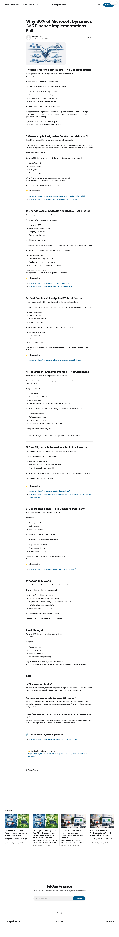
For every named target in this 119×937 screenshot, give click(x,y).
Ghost (112, 921)
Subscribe (108, 5)
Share (89, 37)
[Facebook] (61, 913)
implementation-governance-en (36, 17)
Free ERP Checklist (27, 4)
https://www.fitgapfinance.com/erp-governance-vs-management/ (52, 569)
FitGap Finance (59, 4)
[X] (58, 913)
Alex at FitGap (37, 37)
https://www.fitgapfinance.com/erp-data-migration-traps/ (49, 491)
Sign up (56, 921)
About (63, 921)
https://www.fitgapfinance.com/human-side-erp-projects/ (49, 283)
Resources (15, 4)
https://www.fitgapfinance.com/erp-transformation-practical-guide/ (53, 739)
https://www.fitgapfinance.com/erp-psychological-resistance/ (50, 286)
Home (7, 4)
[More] (37, 4)
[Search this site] (92, 4)
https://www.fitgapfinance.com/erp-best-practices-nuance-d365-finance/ (55, 360)
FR (115, 3)
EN (111, 3)
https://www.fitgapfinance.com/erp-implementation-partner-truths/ (53, 199)
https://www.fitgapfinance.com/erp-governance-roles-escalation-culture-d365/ (57, 196)
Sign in (99, 4)
